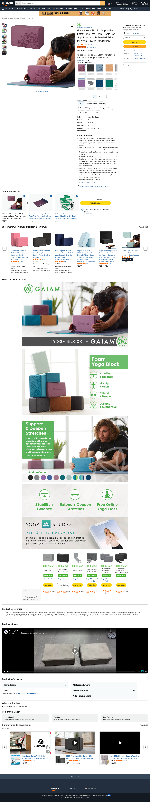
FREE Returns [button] (82, 60)
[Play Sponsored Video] (75, 743)
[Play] (4, 671)
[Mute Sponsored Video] (48, 752)
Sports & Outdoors (7, 18)
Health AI (12, 9)
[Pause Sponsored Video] (48, 748)
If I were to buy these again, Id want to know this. (26, 633)
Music (136, 9)
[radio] (4, 25)
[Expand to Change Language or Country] (81, 789)
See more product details (87, 182)
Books (99, 9)
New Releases (58, 9)
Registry (129, 9)
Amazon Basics (34, 9)
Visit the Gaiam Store (84, 28)
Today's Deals (90, 9)
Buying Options (63, 585)
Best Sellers (46, 9)
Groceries (68, 9)
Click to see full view (41, 91)
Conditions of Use (47, 795)
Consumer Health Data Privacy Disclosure (77, 795)
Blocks (33, 18)
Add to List (128, 66)
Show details (88, 213)
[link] (40, 203)
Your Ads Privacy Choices (99, 795)
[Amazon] (7, 3)
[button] (4, 9)
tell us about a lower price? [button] (26, 693)
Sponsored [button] (5, 728)
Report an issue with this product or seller (94, 186)
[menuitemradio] (142, 671)
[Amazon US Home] (54, 789)
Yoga (28, 18)
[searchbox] (60, 3)
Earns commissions (30, 631)
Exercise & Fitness (19, 18)
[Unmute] (146, 671)
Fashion (121, 9)
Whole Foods (78, 9)
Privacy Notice (58, 795)
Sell (115, 9)
